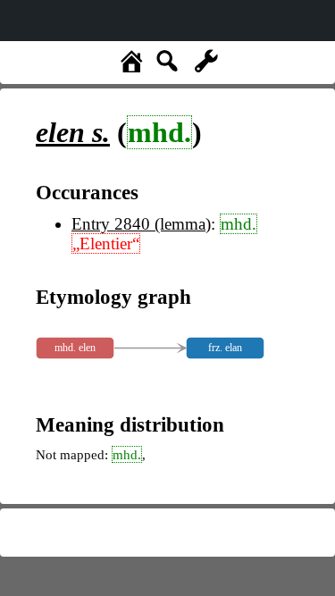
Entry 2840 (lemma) (141, 223)
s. (73, 132)
